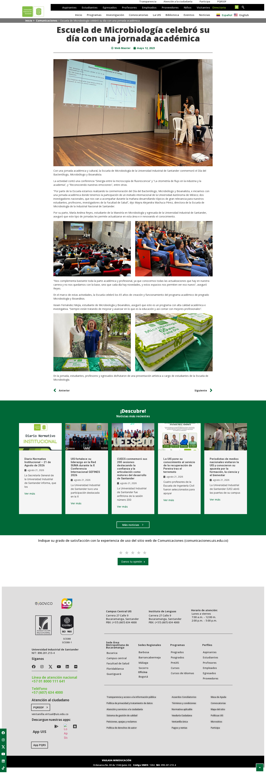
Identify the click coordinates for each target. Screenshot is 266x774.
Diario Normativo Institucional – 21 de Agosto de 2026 (37, 462)
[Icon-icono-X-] (3, 747)
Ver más (29, 493)
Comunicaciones (46, 20)
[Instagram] (3, 740)
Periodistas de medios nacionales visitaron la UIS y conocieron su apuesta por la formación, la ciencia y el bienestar (224, 467)
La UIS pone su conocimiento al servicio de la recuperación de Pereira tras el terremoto (179, 465)
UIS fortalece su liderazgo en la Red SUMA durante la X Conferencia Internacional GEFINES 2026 (85, 467)
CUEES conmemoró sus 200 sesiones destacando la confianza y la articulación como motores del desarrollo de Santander (132, 468)
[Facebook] (3, 733)
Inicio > (30, 20)
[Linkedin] (3, 761)
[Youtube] (3, 754)
